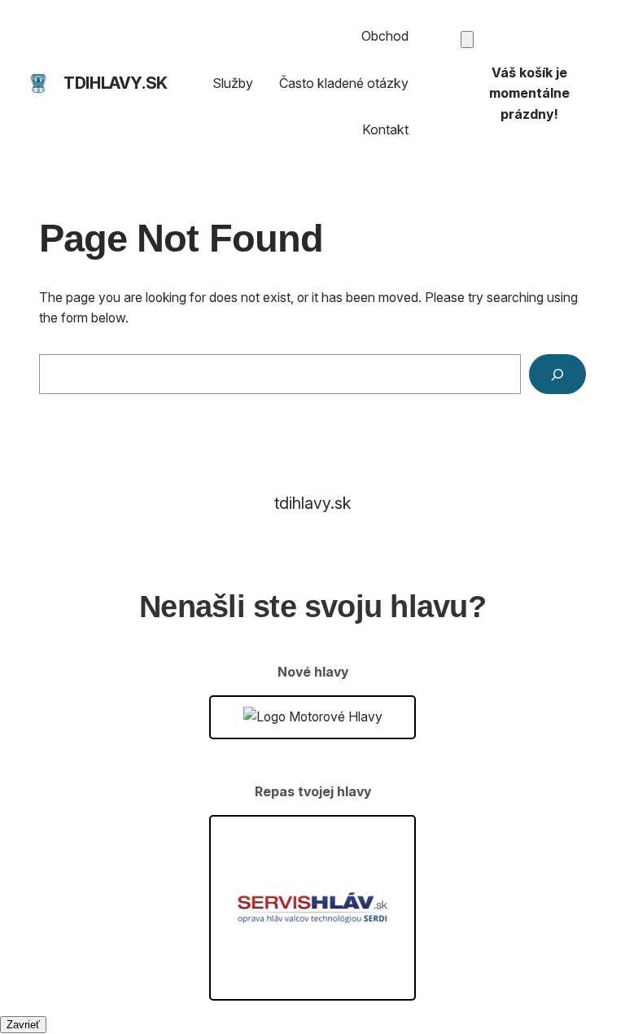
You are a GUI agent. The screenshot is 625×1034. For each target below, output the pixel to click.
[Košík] (467, 39)
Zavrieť (23, 1025)
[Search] (557, 374)
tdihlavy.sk (115, 83)
